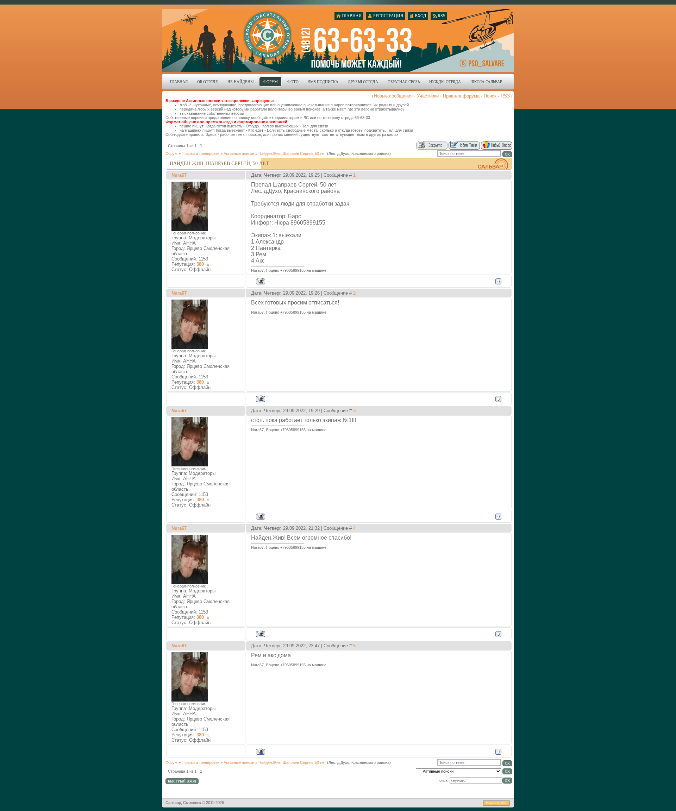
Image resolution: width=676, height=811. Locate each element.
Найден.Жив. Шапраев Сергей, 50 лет (292, 153)
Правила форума (461, 96)
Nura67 (179, 175)
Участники (428, 96)
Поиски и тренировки (200, 153)
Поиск (490, 96)
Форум (171, 153)
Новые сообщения (393, 96)
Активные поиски (239, 153)
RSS (505, 96)
